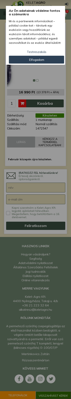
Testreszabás (36, 52)
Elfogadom (36, 60)
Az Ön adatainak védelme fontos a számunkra (34, 12)
